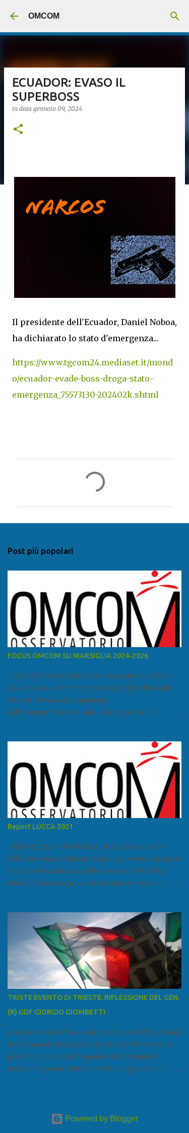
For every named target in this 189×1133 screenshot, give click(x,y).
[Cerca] (175, 16)
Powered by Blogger (100, 1118)
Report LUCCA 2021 (40, 827)
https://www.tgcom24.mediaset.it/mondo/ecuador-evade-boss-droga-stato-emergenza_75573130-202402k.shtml (92, 378)
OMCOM (43, 16)
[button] (18, 130)
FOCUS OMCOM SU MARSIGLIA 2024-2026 (78, 656)
